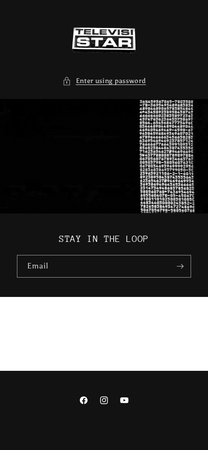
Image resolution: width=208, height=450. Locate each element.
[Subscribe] (180, 266)
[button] (104, 81)
